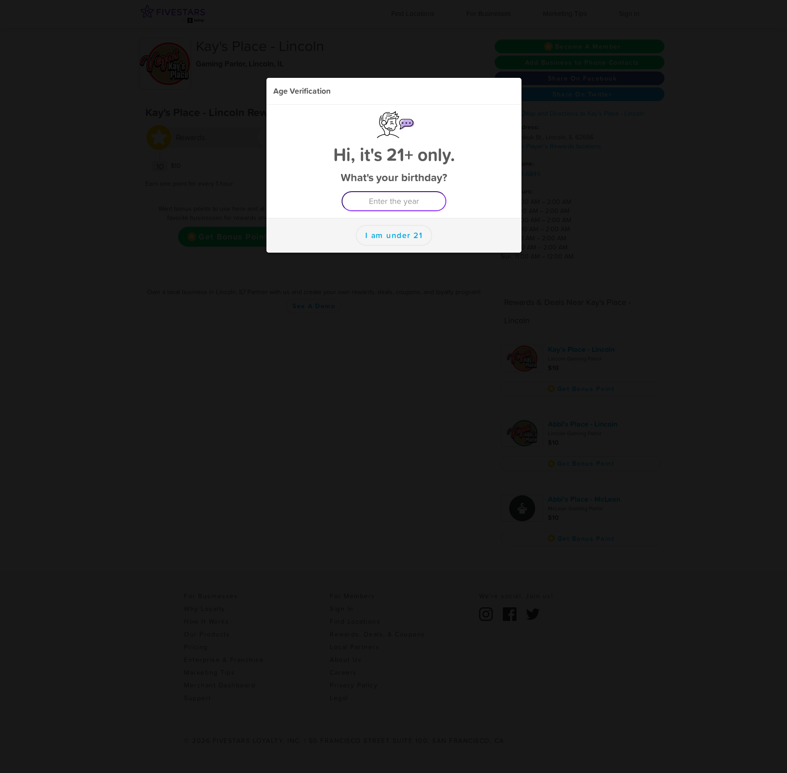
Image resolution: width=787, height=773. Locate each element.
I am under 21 (394, 235)
